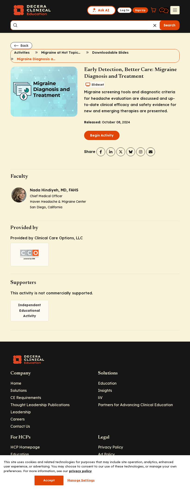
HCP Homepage (25, 447)
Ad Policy (106, 454)
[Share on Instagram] (140, 151)
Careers (17, 419)
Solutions (18, 390)
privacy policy (80, 471)
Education (107, 383)
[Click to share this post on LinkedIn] (110, 151)
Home (15, 383)
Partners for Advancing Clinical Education (135, 404)
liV (100, 397)
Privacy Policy (110, 447)
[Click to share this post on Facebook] (100, 151)
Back (23, 46)
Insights (105, 390)
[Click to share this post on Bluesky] (130, 151)
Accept (49, 480)
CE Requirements (25, 397)
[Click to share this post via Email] (150, 151)
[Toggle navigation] (175, 10)
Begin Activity (102, 135)
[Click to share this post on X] (120, 151)
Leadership (20, 412)
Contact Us (20, 426)
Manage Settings (81, 480)
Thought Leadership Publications (40, 404)
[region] (95, 472)
